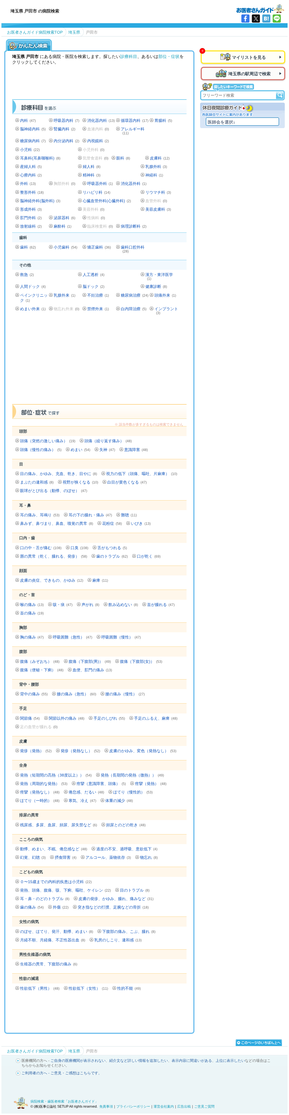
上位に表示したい (230, 1060)
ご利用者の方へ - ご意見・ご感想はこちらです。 (61, 1073)
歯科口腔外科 (132, 249)
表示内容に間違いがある (192, 1060)
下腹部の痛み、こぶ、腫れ (129, 931)
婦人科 (91, 166)
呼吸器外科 (100, 183)
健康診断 (156, 286)
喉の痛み (32, 604)
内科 (28, 120)
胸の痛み (32, 637)
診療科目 (128, 56)
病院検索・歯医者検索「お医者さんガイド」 (64, 1101)
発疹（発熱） (36, 751)
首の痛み (32, 613)
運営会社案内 (164, 1106)
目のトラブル (135, 890)
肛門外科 (31, 217)
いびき (141, 523)
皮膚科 (160, 158)
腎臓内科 (64, 129)
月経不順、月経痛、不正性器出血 (52, 940)
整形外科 (32, 192)
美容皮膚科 (158, 209)
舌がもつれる (112, 547)
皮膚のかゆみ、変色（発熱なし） (142, 751)
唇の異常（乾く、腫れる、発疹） (53, 556)
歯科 (28, 247)
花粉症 (112, 523)
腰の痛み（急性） (76, 694)
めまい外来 (33, 309)
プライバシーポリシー (133, 1106)
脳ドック (93, 286)
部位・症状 (168, 56)
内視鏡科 (98, 141)
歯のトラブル (112, 556)
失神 (107, 449)
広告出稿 (184, 1106)
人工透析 (93, 274)
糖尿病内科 (33, 141)
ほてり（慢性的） (133, 792)
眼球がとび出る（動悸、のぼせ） (53, 490)
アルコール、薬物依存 (108, 857)
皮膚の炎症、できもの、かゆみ (51, 580)
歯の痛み (32, 907)
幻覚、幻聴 (33, 857)
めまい (80, 449)
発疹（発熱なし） (80, 751)
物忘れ (149, 857)
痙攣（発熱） (151, 783)
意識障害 (136, 449)
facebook (245, 18)
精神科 (91, 175)
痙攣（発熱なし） (40, 792)
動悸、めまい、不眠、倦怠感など (53, 849)
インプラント (166, 311)
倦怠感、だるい (86, 792)
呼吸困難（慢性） (121, 637)
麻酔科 (62, 226)
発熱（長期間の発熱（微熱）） (132, 775)
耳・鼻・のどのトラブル (44, 898)
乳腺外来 (64, 295)
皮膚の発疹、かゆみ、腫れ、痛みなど (116, 898)
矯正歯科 (99, 247)
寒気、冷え (82, 800)
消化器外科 (133, 183)
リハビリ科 (96, 192)
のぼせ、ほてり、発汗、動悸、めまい (56, 931)
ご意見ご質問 (204, 1106)
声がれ (90, 604)
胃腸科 (163, 120)
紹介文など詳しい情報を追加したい (138, 1060)
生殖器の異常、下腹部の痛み (48, 964)
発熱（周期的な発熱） (43, 783)
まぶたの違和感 (37, 482)
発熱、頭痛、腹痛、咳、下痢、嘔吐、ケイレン (65, 890)
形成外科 (31, 209)
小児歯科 (65, 247)
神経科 (154, 175)
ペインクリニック (34, 298)
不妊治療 (98, 295)
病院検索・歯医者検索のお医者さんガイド (260, 8)
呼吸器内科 (66, 120)
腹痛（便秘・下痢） (42, 670)
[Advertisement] (115, 361)
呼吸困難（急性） (72, 637)
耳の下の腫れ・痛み (90, 515)
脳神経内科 (33, 129)
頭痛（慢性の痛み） (41, 449)
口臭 (79, 547)
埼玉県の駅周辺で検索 (249, 73)
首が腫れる (161, 604)
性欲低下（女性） (88, 988)
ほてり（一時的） (40, 800)
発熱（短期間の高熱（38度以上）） (56, 775)
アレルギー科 (132, 131)
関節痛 (30, 718)
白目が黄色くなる (127, 482)
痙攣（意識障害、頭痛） (101, 783)
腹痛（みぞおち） (40, 661)
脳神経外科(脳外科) (40, 201)
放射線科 (31, 226)
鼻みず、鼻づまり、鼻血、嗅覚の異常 (56, 523)
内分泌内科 (66, 141)
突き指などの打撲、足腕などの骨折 (113, 907)
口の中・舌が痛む (41, 547)
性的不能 (129, 988)
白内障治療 (133, 309)
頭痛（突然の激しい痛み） (47, 441)
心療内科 (31, 175)
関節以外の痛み (66, 718)
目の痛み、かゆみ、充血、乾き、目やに (58, 473)
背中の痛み (34, 694)
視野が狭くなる (80, 482)
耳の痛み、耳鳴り (40, 515)
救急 (27, 274)
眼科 (123, 158)
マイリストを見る (249, 57)
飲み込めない (123, 604)
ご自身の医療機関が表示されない (78, 1060)
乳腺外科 (156, 166)
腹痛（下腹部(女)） (141, 661)
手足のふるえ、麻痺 (156, 718)
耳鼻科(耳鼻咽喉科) (40, 158)
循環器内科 (134, 120)
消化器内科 (101, 120)
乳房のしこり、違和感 (118, 940)
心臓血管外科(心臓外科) (107, 201)
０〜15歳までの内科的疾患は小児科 (56, 881)
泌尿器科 (64, 217)
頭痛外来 (165, 295)
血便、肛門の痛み (92, 670)
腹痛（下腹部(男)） (90, 661)
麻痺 (100, 580)
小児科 (30, 149)
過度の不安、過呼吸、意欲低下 (126, 849)
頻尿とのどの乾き (126, 825)
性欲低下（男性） (40, 988)
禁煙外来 (98, 309)
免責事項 (106, 1106)
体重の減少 (119, 800)
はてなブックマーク (266, 18)
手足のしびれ (109, 718)
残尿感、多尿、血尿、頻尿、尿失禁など (58, 825)
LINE (277, 18)
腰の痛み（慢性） (125, 694)
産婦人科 (31, 166)
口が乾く (149, 556)
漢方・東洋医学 (159, 276)
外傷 (61, 907)
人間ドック (33, 286)
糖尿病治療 (134, 295)
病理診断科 (133, 226)
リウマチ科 (158, 192)
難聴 (129, 515)
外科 (28, 183)
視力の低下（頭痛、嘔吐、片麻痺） (141, 473)
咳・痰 (63, 604)
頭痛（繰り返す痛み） (108, 441)
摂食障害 (65, 857)
